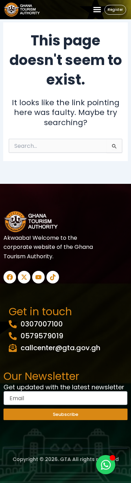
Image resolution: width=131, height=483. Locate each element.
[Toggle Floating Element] (105, 464)
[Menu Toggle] (97, 9)
